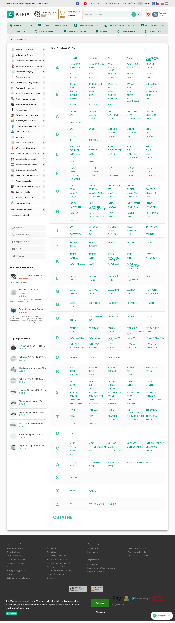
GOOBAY (74, 193)
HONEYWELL (151, 207)
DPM (129, 136)
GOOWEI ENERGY (96, 193)
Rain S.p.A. (112, 367)
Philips (111, 332)
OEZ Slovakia (95, 316)
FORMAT (131, 175)
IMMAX (130, 227)
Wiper (91, 466)
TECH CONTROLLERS (134, 411)
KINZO (129, 258)
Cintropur (151, 115)
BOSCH (149, 95)
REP (128, 371)
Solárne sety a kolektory (18, 578)
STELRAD (112, 400)
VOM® (149, 450)
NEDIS (72, 303)
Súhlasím (100, 603)
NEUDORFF (113, 303)
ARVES (92, 73)
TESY (91, 416)
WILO (72, 466)
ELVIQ (148, 150)
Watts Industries (136, 462)
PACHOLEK (74, 328)
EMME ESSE (75, 154)
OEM (72, 316)
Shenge (111, 385)
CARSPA (149, 111)
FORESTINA (113, 175)
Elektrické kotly (14, 552)
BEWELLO (112, 91)
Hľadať (133, 14)
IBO (71, 227)
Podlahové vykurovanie (86, 25)
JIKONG (130, 242)
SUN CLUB (93, 403)
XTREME (73, 477)
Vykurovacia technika (21, 25)
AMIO (110, 64)
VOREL (73, 454)
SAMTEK (92, 381)
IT (147, 230)
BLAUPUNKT (151, 91)
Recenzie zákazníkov (138, 552)
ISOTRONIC (132, 230)
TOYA (72, 423)
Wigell (149, 462)
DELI (71, 132)
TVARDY (92, 423)
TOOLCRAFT (132, 420)
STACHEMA (75, 400)
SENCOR (73, 385)
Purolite (131, 347)
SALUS (73, 381)
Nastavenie (11, 613)
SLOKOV (73, 392)
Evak (72, 161)
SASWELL (112, 381)
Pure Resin (113, 347)
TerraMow (151, 410)
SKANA (149, 388)
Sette (92, 385)
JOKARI (149, 242)
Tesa (72, 416)
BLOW (91, 95)
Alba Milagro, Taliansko (153, 59)
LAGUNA (73, 276)
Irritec (111, 230)
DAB (71, 129)
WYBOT (111, 466)
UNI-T (72, 433)
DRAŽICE (150, 136)
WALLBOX (74, 462)
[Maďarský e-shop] (166, 3)
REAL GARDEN (152, 367)
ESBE (148, 154)
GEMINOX (93, 189)
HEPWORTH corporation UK (97, 208)
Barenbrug (151, 84)
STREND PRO (76, 403)
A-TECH (73, 58)
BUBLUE (73, 105)
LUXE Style (132, 280)
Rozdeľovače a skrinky (74, 31)
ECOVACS (131, 146)
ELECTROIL (94, 150)
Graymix (74, 196)
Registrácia (93, 560)
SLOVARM (93, 392)
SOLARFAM (151, 392)
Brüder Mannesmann (133, 100)
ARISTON (74, 73)
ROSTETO (112, 375)
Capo (110, 111)
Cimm (129, 115)
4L (82, 517)
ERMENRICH (132, 154)
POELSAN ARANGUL (155, 338)
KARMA (73, 254)
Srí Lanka (150, 396)
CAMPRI (92, 111)
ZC (71, 504)
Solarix (74, 396)
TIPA (91, 420)
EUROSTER (151, 157)
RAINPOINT (132, 367)
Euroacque (113, 157)
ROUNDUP (131, 375)
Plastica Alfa (77, 338)
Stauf (92, 400)
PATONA (111, 328)
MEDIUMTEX (75, 293)
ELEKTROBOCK (115, 150)
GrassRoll (132, 193)
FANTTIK (93, 168)
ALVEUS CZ (75, 64)
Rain (72, 367)
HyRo (72, 220)
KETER (92, 258)
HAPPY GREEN (133, 203)
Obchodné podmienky (99, 544)
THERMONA (151, 416)
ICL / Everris (95, 227)
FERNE (111, 168)
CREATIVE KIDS (76, 122)
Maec (72, 290)
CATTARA (74, 115)
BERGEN (73, 91)
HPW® (111, 213)
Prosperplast (77, 347)
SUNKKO (112, 403)
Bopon (130, 95)
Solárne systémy (126, 31)
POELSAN (131, 338)
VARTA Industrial (97, 447)
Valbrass (131, 443)
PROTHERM (94, 347)
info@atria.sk (161, 615)
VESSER (111, 447)
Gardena (131, 185)
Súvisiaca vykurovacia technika (53, 25)
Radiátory (19, 31)
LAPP (129, 276)
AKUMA (130, 58)
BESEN (92, 91)
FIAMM (73, 171)
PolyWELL (74, 344)
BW (109, 105)
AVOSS (111, 77)
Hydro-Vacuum (96, 216)
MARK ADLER (152, 290)
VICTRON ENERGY (135, 447)
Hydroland (113, 216)
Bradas (73, 99)
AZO (129, 77)
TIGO (72, 420)
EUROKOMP (132, 157)
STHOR (130, 400)
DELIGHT (93, 132)
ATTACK (149, 73)
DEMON (111, 132)
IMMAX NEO (151, 227)
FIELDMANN (94, 171)
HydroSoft (133, 216)
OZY (91, 320)
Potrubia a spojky (43, 31)
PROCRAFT (132, 344)
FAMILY (73, 168)
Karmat (92, 254)
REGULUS (112, 371)
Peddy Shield (152, 328)
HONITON (74, 213)
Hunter (131, 213)
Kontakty (96, 3)
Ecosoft (112, 146)
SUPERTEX (132, 403)
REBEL (72, 371)
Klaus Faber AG (77, 264)
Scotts (131, 381)
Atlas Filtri (113, 73)
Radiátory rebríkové (56, 556)
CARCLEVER (132, 111)
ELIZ (128, 150)
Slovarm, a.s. (114, 392)
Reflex (92, 371)
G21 (71, 185)
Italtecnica (75, 234)
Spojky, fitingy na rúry (17, 571)
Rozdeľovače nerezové (58, 559)
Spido (129, 396)
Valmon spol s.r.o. (155, 443)
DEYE (148, 132)
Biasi (129, 91)
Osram (73, 320)
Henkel (149, 203)
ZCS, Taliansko (96, 504)
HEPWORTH (75, 207)
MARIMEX (131, 290)
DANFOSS (112, 129)
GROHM (111, 196)
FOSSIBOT (150, 175)
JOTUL (73, 246)
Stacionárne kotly (15, 556)
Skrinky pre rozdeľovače (59, 567)
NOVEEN (150, 303)
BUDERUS (93, 105)
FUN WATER (75, 179)
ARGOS (149, 67)
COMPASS (93, 118)
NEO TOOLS (94, 303)
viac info (25, 608)
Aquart (93, 67)
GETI (110, 189)
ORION (149, 316)
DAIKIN (92, 129)
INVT (72, 230)
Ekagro (150, 146)
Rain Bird (93, 367)
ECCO (91, 146)
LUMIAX (92, 280)
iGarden (112, 227)
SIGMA (72, 388)
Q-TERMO (74, 357)
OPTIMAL (131, 316)
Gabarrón (94, 185)
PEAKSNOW (132, 328)
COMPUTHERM (134, 118)
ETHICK (73, 157)
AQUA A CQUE (133, 64)
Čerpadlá (101, 31)
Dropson (93, 140)
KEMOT (149, 254)
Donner (112, 136)
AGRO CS (93, 58)
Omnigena (113, 316)
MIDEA (110, 293)
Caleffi (73, 111)
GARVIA (149, 185)
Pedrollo (74, 332)
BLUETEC (112, 95)
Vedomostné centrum (138, 556)
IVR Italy (150, 234)
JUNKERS (93, 246)
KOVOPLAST (113, 264)
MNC (129, 293)
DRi (71, 140)
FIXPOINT (131, 171)
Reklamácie (129, 3)
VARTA (73, 447)
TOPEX (149, 420)
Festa (149, 168)
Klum (91, 264)
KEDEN (111, 254)
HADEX (73, 203)
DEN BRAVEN (132, 132)
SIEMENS (150, 385)
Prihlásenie (93, 564)
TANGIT (73, 410)
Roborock (75, 375)
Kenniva (74, 258)
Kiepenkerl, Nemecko (113, 259)
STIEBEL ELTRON (153, 400)
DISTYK (73, 136)
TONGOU (112, 420)
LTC (71, 280)
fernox (130, 168)
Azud (148, 77)
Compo (111, 118)
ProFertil (151, 344)
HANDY (111, 203)
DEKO (148, 129)
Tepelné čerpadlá (55, 574)
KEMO (129, 254)
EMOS (91, 154)
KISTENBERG (152, 258)
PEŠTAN (92, 332)
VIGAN (72, 450)
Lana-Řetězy (114, 276)
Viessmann (151, 447)
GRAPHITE (112, 193)
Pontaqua (94, 344)
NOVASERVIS (133, 303)
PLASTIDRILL (94, 338)
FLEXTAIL (150, 171)
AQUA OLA (150, 64)
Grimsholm (94, 196)
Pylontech (151, 347)
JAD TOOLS (75, 242)
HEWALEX (112, 207)
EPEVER (111, 154)
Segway (150, 381)
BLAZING (73, 95)
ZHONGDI (112, 504)
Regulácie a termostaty (152, 25)
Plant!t (150, 332)
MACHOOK (93, 290)
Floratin (74, 175)
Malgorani (113, 290)
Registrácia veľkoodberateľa (101, 568)
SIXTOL (130, 388)
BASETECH (75, 87)
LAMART (92, 276)
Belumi (149, 87)
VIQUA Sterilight (116, 450)
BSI (147, 99)
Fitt (110, 171)
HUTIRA (73, 216)
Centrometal (115, 115)
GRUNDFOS (132, 196)
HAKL (91, 203)
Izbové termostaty (15, 563)
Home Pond (132, 207)
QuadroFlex (114, 357)
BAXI (110, 87)
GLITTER (131, 189)
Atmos (130, 73)
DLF (90, 136)
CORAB (149, 118)
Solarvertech (96, 396)
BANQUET (131, 84)
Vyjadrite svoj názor (137, 548)
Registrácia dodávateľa (99, 572)
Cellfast (93, 115)
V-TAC (91, 443)
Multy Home (152, 293)
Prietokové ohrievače (17, 559)
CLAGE (73, 118)
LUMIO (111, 280)
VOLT (129, 450)
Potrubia (11, 574)
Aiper (110, 58)
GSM (148, 196)
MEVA (91, 293)
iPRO (91, 230)
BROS (91, 99)
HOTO (91, 213)
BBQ (129, 87)
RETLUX (149, 371)
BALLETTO (112, 84)
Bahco (73, 84)
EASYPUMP (75, 146)
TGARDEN (112, 416)
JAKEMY (111, 242)
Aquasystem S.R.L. (136, 67)
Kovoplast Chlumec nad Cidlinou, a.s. (133, 266)
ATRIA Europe (112, 3)
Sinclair (112, 388)
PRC (110, 344)
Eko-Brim (74, 150)
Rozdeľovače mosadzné (58, 563)
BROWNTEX (113, 99)
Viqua (91, 450)
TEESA (111, 410)
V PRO (72, 443)
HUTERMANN (152, 213)
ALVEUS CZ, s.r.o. (97, 64)
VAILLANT (112, 443)
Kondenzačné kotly (16, 548)
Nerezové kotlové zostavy (59, 571)
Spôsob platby (94, 548)
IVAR (129, 234)
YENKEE (92, 491)
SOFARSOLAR (133, 392)
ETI (90, 157)
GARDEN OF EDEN (116, 185)
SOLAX (111, 396)
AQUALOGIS (75, 67)
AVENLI (92, 77)
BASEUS (92, 87)
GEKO (72, 189)
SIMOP (92, 388)
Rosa (91, 375)
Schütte (131, 385)
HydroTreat (152, 216)
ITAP (91, 234)
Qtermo (93, 357)
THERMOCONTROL (135, 416)
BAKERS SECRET (96, 84)
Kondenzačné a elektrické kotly (119, 25)
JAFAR (91, 242)
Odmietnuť (100, 612)
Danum (130, 129)
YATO (72, 491)
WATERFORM (95, 462)
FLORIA (92, 175)
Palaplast (94, 328)
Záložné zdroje (152, 31)
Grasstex (151, 193)
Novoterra (75, 307)
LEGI (148, 276)
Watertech (113, 462)
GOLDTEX (150, 189)
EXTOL (92, 161)
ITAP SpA (112, 234)
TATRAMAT (94, 410)
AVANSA (73, 77)
